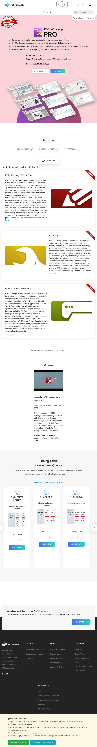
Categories (49, 161)
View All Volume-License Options (48, 482)
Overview (47, 12)
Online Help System (57, 650)
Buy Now (29, 658)
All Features (24, 149)
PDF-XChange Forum (58, 658)
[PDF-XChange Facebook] (3, 674)
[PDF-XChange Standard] (71, 311)
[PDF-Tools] (25, 255)
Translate (90, 18)
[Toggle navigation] (89, 5)
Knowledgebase (56, 663)
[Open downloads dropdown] (47, 71)
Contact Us (81, 622)
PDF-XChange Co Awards (84, 666)
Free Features (71, 149)
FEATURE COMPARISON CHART (50, 350)
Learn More (75, 736)
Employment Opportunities (48, 696)
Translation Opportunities (48, 700)
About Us (78, 650)
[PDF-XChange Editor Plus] (71, 199)
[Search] (72, 4)
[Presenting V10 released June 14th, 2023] (48, 380)
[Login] (83, 4)
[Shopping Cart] (78, 4)
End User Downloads (34, 650)
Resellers (41, 704)
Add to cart (17, 547)
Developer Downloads (34, 654)
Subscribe (42, 691)
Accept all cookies (19, 742)
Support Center (56, 654)
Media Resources (45, 709)
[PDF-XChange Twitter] (8, 674)
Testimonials (43, 713)
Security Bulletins (57, 667)
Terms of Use (80, 671)
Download (38, 71)
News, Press (79, 654)
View (58, 71)
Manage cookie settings (43, 742)
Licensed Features (48, 149)
